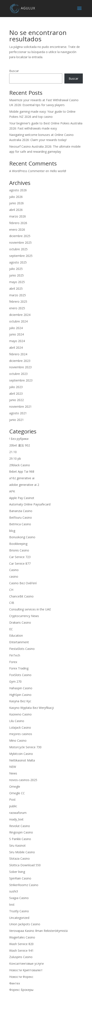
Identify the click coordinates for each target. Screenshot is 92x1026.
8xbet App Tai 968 (21, 471)
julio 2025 (16, 269)
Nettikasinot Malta (22, 760)
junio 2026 (16, 203)
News (13, 773)
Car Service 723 (20, 557)
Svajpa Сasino (19, 898)
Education (16, 635)
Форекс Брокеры (21, 990)
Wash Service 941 (21, 950)
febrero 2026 (18, 223)
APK (12, 491)
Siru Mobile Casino (22, 852)
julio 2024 (16, 328)
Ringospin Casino (21, 832)
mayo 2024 (17, 341)
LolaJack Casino (20, 727)
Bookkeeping (18, 544)
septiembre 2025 (21, 256)
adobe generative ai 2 (24, 485)
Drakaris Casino (20, 622)
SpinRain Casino (20, 878)
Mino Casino (18, 740)
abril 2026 (16, 210)
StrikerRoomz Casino (23, 885)
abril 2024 (16, 347)
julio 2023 (16, 387)
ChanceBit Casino (21, 596)
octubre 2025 (18, 249)
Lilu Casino (16, 721)
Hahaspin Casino (20, 688)
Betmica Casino (20, 524)
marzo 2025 (17, 295)
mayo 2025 (17, 282)
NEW (12, 767)
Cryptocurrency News (24, 616)
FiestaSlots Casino (22, 649)
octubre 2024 (18, 321)
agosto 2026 (18, 190)
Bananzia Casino (20, 511)
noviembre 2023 (20, 367)
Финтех (14, 983)
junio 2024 (16, 334)
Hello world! (58, 171)
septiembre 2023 (21, 380)
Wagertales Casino (22, 937)
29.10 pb (15, 458)
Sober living (17, 872)
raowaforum (18, 813)
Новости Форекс (21, 977)
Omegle (14, 786)
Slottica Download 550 (25, 865)
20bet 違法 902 (19, 445)
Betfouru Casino (20, 517)
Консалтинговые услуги (26, 963)
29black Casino (19, 465)
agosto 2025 (18, 262)
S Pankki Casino (20, 839)
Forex (13, 662)
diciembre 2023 (19, 361)
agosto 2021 (18, 413)
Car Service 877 (20, 563)
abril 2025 (16, 288)
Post (12, 799)
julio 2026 (16, 197)
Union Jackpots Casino (24, 924)
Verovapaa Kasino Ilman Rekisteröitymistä (38, 931)
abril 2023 (16, 393)
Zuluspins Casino (21, 957)
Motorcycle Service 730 (25, 747)
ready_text (16, 819)
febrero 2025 (18, 301)
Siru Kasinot (17, 845)
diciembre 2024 (19, 315)
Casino (14, 570)
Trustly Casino (19, 911)
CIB (11, 603)
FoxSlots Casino (20, 675)
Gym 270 (15, 681)
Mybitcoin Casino (21, 754)
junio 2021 (16, 420)
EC (11, 629)
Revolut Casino (19, 826)
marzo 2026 (17, 216)
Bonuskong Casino (22, 537)
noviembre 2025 (20, 242)
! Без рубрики (18, 439)
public (13, 806)
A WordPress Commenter (27, 171)
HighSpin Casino (20, 695)
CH (11, 590)
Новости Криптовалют (26, 970)
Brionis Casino (19, 550)
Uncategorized (19, 918)
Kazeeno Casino (20, 714)
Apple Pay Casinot (21, 498)
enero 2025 (17, 308)
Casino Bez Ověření (23, 583)
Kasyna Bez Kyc (20, 701)
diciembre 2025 (19, 236)
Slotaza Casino (19, 858)
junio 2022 (16, 400)
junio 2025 (16, 275)
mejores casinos (20, 734)
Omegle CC (17, 793)
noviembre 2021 (20, 406)
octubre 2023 (18, 374)
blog (12, 531)
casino (13, 576)
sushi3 (13, 891)
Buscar (14, 71)
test (12, 904)
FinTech (14, 655)
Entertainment (19, 642)
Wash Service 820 (21, 944)
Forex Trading (18, 668)
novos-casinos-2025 (23, 780)
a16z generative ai (21, 478)
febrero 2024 (18, 354)
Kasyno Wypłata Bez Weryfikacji (31, 708)
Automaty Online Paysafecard (29, 504)
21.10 (13, 452)
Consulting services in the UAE (30, 609)
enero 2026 (17, 229)
